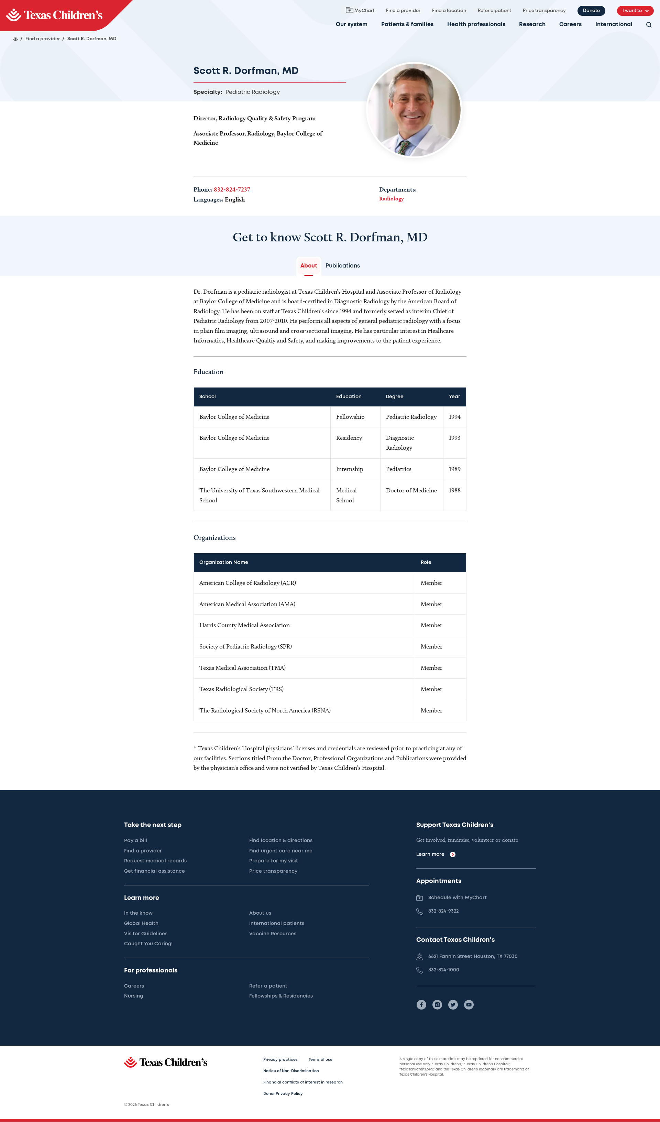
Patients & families (407, 24)
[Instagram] (437, 1005)
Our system (351, 24)
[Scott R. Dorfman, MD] (66, 15)
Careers (570, 24)
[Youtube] (469, 1005)
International (613, 24)
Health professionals (476, 24)
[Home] (15, 39)
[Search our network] (649, 25)
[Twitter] (453, 1005)
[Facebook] (421, 1005)
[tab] (308, 266)
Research (532, 24)
